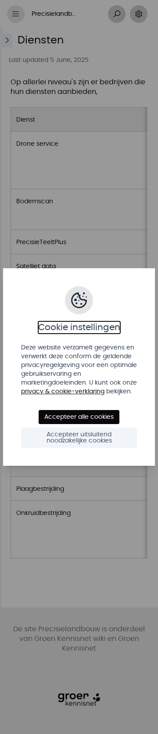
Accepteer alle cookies (79, 417)
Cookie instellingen (79, 327)
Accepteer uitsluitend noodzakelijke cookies (79, 438)
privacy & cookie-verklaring (62, 392)
